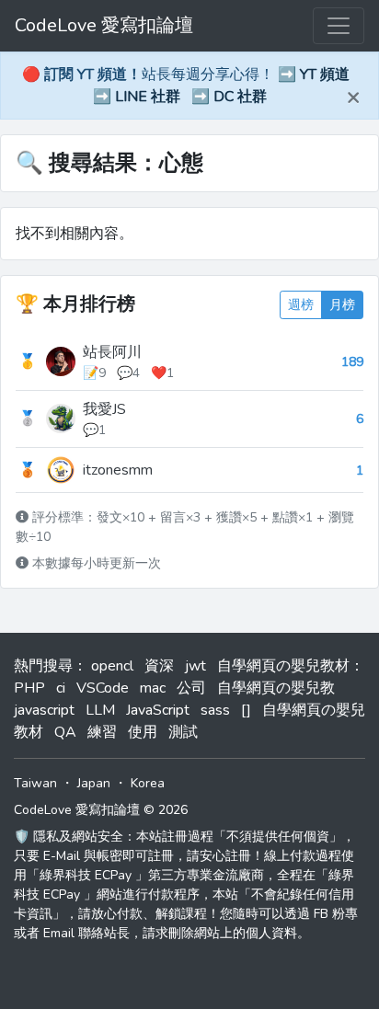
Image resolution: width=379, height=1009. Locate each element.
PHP (29, 688)
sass (215, 710)
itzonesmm (118, 470)
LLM (100, 710)
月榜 (342, 305)
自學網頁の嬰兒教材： (290, 666)
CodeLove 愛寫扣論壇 (104, 25)
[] (246, 710)
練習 (102, 732)
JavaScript (158, 710)
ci (60, 688)
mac (153, 688)
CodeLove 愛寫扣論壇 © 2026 (101, 810)
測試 (183, 732)
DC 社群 (240, 96)
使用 (142, 732)
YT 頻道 (325, 74)
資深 (159, 666)
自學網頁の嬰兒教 (276, 688)
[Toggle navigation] (338, 25)
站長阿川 (112, 352)
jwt (195, 666)
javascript (44, 710)
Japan (93, 783)
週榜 (301, 305)
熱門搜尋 (43, 666)
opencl (112, 666)
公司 (191, 688)
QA (65, 732)
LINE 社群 (147, 96)
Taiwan (35, 783)
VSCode (102, 688)
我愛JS (104, 409)
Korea (148, 783)
